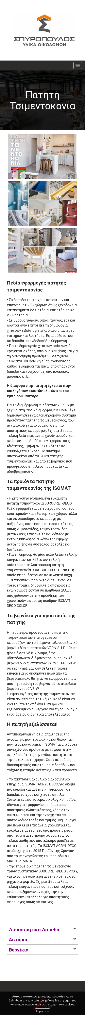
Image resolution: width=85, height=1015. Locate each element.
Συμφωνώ (42, 1011)
